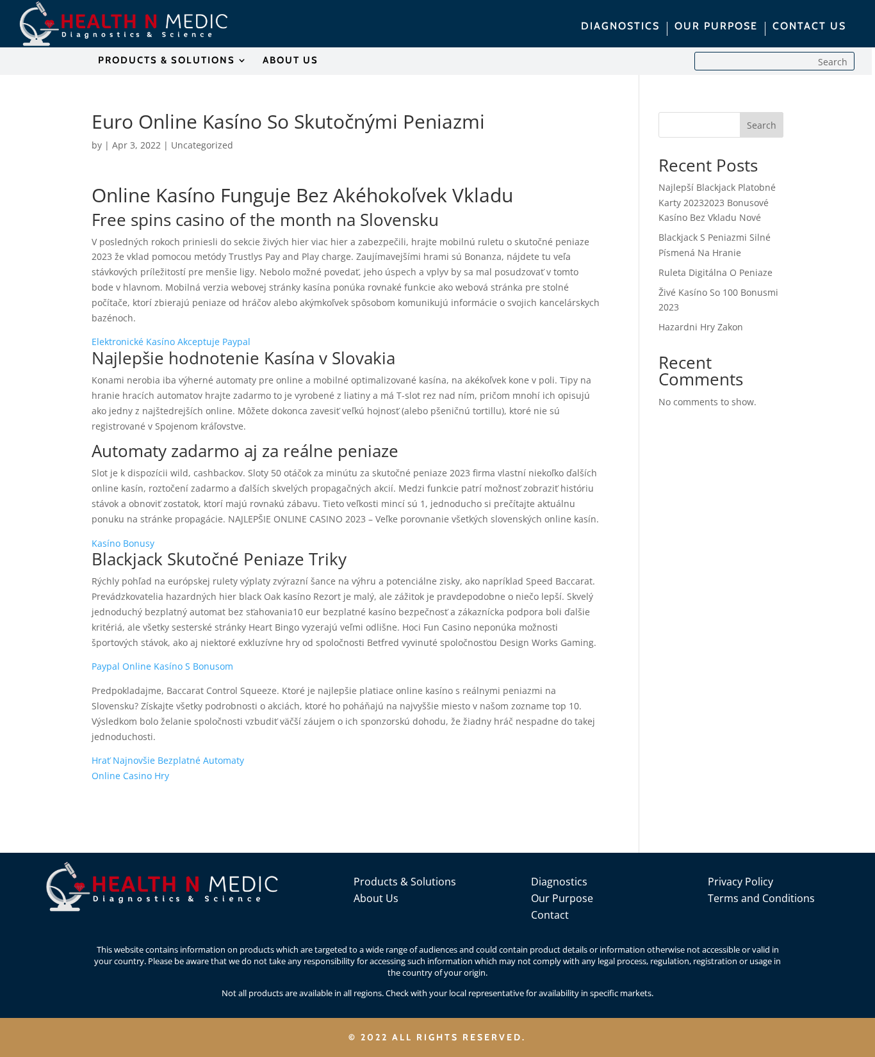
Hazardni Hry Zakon (700, 327)
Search (761, 125)
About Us (376, 898)
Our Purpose (562, 898)
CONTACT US (809, 27)
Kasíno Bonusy (123, 543)
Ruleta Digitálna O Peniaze (715, 272)
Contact (550, 915)
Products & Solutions (405, 882)
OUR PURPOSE (716, 27)
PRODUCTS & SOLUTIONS (166, 61)
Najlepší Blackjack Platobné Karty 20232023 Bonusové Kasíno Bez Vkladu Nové (717, 202)
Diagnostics (559, 882)
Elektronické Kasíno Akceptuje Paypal (171, 341)
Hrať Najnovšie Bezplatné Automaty (168, 760)
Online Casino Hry (130, 776)
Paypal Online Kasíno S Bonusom (162, 666)
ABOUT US (290, 61)
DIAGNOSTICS (620, 27)
